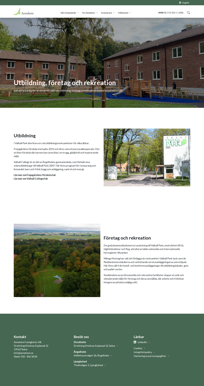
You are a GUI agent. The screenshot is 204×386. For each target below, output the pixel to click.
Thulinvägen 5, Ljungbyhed (88, 365)
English (185, 2)
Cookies (138, 348)
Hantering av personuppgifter (150, 355)
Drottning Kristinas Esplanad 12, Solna (94, 345)
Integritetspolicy (143, 352)
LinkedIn (142, 342)
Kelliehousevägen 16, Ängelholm (91, 355)
